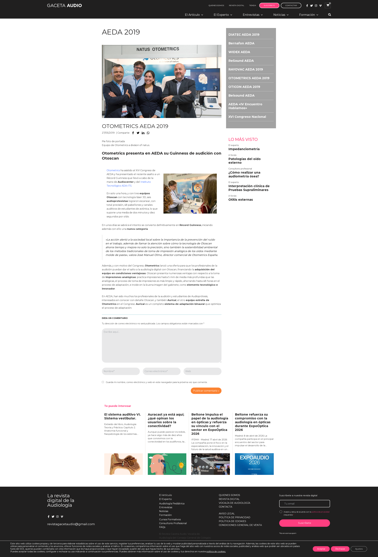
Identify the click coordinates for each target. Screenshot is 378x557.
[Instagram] (316, 5)
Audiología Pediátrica (171, 503)
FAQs (162, 527)
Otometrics (113, 170)
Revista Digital (229, 499)
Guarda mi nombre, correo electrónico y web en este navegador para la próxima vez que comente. (156, 382)
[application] (201, 15)
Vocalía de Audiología (234, 503)
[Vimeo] (320, 5)
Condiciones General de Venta (240, 525)
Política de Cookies (232, 521)
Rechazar (340, 549)
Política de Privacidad (234, 517)
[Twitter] (311, 5)
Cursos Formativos (170, 519)
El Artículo (165, 495)
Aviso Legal (227, 513)
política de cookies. (216, 551)
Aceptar (321, 549)
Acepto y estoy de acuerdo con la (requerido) (306, 513)
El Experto (165, 499)
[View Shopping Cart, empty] (328, 5)
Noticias (163, 511)
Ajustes (359, 549)
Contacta (225, 506)
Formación (165, 515)
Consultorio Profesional (173, 523)
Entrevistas (165, 507)
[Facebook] (307, 5)
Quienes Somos (229, 495)
